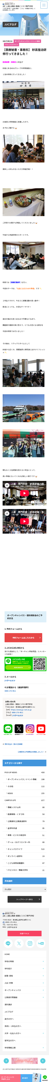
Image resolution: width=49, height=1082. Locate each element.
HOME (7, 954)
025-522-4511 (12, 924)
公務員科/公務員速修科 (26, 821)
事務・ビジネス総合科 (26, 835)
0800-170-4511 (10, 691)
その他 (26, 786)
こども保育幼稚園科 (26, 863)
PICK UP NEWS (24, 772)
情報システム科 (26, 807)
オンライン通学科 (26, 856)
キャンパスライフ (11, 44)
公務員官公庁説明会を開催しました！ (31, 752)
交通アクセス (24, 933)
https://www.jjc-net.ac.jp (21, 709)
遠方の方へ (9, 1019)
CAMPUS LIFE (24, 800)
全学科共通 (26, 828)
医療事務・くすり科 (26, 814)
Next (42, 1060)
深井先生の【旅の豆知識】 (14, 744)
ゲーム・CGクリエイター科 (26, 842)
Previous (6, 1060)
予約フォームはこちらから (23, 637)
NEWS (26, 793)
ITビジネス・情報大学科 (26, 870)
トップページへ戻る (24, 899)
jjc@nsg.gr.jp (10, 680)
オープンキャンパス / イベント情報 (27, 41)
